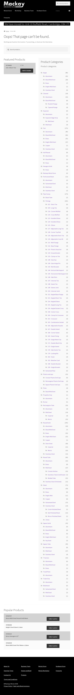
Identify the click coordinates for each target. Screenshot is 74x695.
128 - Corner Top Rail (54, 232)
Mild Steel (51, 121)
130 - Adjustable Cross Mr (55, 239)
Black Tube (48, 197)
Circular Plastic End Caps (53, 378)
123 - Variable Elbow (54, 218)
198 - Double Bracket (54, 364)
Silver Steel (48, 443)
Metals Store (8, 11)
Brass (47, 83)
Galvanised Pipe (50, 371)
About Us (6, 666)
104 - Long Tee (52, 208)
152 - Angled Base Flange (55, 294)
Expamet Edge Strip (51, 118)
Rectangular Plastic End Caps (54, 381)
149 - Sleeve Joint (53, 287)
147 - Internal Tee (53, 281)
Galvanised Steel (50, 183)
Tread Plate (46, 572)
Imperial (50, 416)
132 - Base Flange (53, 246)
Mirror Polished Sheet (54, 516)
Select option (53, 619)
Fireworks (7, 18)
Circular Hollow (52, 471)
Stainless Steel (50, 90)
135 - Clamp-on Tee (54, 256)
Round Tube (46, 457)
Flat (44, 128)
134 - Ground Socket (54, 253)
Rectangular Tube (48, 405)
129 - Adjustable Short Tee (56, 235)
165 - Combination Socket (56, 322)
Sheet (45, 485)
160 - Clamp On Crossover (56, 315)
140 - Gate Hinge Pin (54, 263)
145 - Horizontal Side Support (57, 274)
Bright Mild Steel (50, 86)
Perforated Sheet (48, 177)
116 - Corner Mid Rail (54, 211)
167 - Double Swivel (54, 329)
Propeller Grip (47, 395)
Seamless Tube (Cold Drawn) (56, 475)
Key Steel (48, 540)
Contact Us (7, 675)
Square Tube (47, 544)
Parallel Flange (52, 104)
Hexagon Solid (47, 166)
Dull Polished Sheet (54, 513)
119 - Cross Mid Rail (54, 215)
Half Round (46, 152)
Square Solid (47, 523)
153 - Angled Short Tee (55, 298)
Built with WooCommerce (22, 686)
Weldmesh (46, 586)
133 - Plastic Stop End (54, 249)
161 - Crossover (52, 319)
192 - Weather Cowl (54, 360)
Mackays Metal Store (49, 173)
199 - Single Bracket (54, 367)
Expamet (46, 111)
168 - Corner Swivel (53, 333)
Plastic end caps (48, 374)
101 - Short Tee (52, 204)
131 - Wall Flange (53, 242)
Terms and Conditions (10, 679)
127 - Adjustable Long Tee (56, 229)
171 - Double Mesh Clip (55, 343)
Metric (50, 419)
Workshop (18, 11)
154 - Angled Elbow (54, 301)
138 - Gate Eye (52, 260)
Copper (47, 145)
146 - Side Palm (52, 277)
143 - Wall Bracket (53, 267)
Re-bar (45, 402)
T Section (46, 558)
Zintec (47, 520)
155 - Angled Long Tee (54, 305)
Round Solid (46, 423)
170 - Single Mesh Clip (54, 339)
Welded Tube (52, 478)
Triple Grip (46, 579)
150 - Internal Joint (54, 291)
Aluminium (48, 76)
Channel (45, 93)
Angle (45, 73)
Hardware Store (41, 11)
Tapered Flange (52, 107)
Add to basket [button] (26, 70)
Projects (23, 675)
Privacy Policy (8, 686)
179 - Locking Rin (53, 353)
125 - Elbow (51, 225)
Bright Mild (48, 495)
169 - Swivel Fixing (53, 336)
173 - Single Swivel (53, 346)
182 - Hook (51, 357)
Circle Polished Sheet (54, 509)
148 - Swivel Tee (52, 284)
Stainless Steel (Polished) (53, 482)
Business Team (29, 11)
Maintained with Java (10, 688)
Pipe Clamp (46, 194)
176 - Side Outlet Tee (54, 350)
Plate (45, 388)
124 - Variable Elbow (54, 222)
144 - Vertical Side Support (56, 270)
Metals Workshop (43, 671)
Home (7, 31)
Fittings (47, 201)
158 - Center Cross (53, 312)
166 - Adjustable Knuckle (55, 326)
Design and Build (26, 671)
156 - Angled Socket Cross (56, 308)
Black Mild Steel (50, 80)
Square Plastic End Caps (52, 385)
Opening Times (8, 671)
